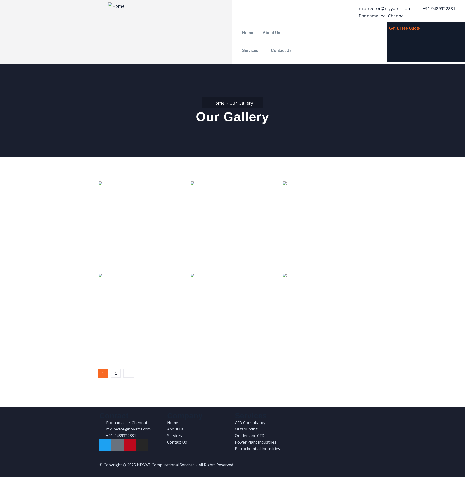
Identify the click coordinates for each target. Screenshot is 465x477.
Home (247, 33)
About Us (271, 33)
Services (250, 50)
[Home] (116, 6)
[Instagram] (142, 445)
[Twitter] (105, 445)
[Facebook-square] (117, 445)
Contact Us (281, 50)
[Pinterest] (130, 445)
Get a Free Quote (404, 28)
